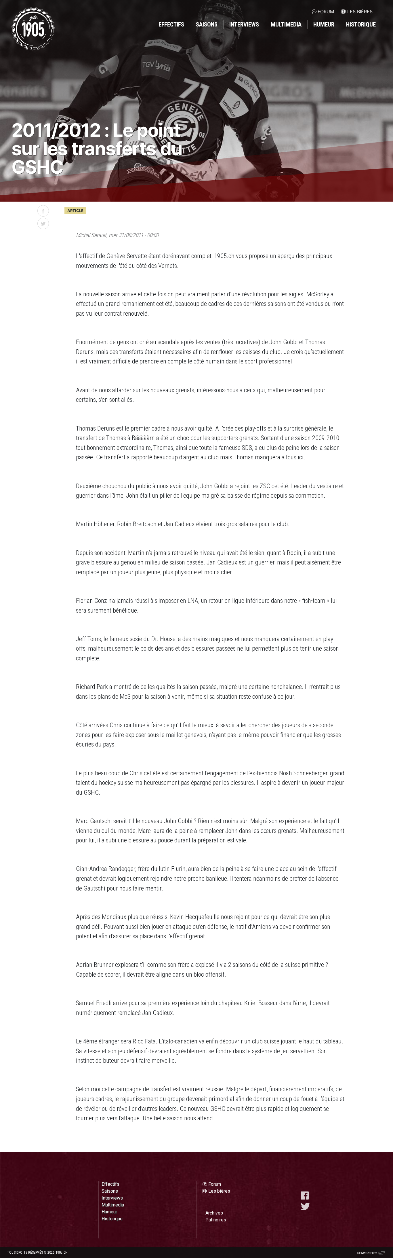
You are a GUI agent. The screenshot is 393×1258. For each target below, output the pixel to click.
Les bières (360, 11)
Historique (361, 24)
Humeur (323, 24)
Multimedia (286, 24)
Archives (214, 1213)
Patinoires (215, 1220)
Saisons (207, 24)
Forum (326, 11)
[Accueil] (33, 29)
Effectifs (171, 24)
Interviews (244, 24)
